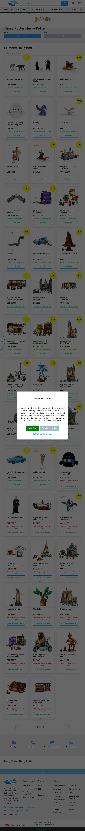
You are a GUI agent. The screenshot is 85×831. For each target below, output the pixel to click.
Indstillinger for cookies (42, 434)
